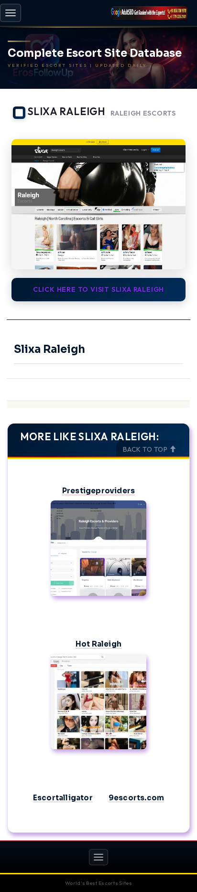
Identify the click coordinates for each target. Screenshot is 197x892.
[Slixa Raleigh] (98, 204)
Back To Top (146, 449)
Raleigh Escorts (143, 113)
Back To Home (164, 127)
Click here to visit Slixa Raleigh (98, 289)
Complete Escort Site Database (95, 53)
